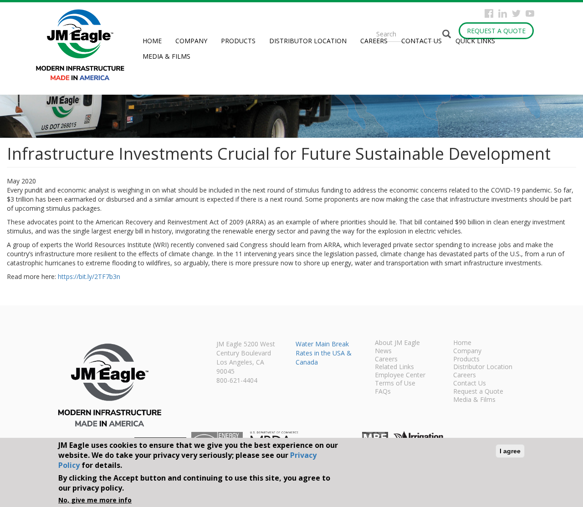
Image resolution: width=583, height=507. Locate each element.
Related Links (394, 367)
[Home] (83, 45)
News (383, 351)
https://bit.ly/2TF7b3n (89, 276)
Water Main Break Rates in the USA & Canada (324, 353)
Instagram (502, 13)
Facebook (489, 13)
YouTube (530, 13)
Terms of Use (395, 383)
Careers (374, 40)
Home (152, 40)
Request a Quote (496, 30)
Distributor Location (308, 40)
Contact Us (421, 40)
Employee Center (400, 375)
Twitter (516, 13)
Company (191, 40)
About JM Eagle (397, 343)
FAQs (383, 391)
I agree (510, 451)
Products (238, 40)
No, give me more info (95, 500)
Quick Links (475, 40)
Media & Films (166, 56)
